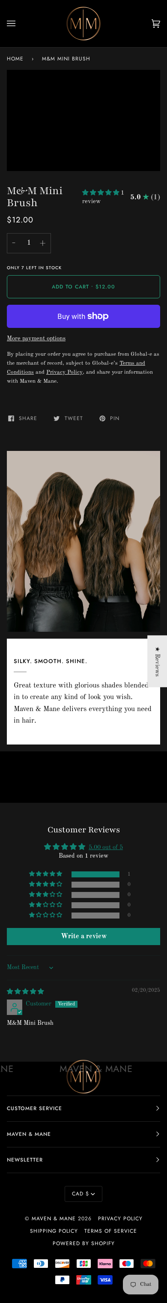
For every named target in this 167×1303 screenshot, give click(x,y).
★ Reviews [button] (157, 661)
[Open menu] (20, 23)
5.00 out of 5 (106, 847)
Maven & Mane (54, 1218)
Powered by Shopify (84, 1243)
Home (15, 59)
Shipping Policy (54, 1231)
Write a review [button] (84, 936)
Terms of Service (110, 1231)
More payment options (36, 339)
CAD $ (80, 1194)
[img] (25, 992)
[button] (101, 193)
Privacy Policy (120, 1218)
